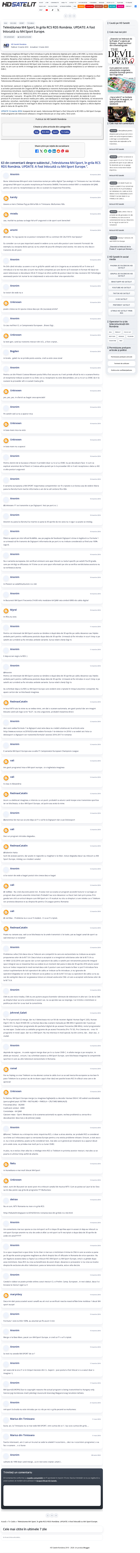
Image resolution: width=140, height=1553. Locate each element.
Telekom (120, 6)
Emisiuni (101, 2)
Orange (81, 6)
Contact (129, 6)
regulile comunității (35, 1478)
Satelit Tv (72, 2)
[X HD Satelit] (58, 10)
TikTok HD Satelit (121, 293)
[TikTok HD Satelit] (52, 10)
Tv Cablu (30, 23)
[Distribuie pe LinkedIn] (54, 151)
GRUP (40, 10)
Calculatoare (52, 6)
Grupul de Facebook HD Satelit (121, 275)
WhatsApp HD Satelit (121, 282)
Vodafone (89, 6)
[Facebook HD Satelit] (135, 6)
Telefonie (120, 2)
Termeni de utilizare (121, 363)
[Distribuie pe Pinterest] (62, 151)
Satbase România (65, 6)
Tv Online (129, 2)
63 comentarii (9, 37)
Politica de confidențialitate (121, 370)
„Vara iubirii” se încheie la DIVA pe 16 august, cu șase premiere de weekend (121, 100)
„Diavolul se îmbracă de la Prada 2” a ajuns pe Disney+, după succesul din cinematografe (121, 42)
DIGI (75, 6)
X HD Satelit (121, 299)
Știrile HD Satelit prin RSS (121, 312)
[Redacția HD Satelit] (6, 45)
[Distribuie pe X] (41, 151)
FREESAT (118, 332)
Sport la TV (110, 2)
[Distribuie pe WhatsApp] (45, 151)
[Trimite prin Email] (67, 151)
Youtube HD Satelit (121, 287)
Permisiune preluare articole (121, 357)
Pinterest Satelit (121, 305)
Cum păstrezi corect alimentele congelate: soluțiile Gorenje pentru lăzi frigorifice (121, 71)
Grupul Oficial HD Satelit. (46, 1481)
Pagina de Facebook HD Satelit (121, 266)
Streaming (93, 2)
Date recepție (83, 2)
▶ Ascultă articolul (24, 37)
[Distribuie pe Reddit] (58, 151)
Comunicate (55, 2)
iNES (106, 6)
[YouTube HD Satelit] (46, 10)
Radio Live (42, 6)
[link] (121, 50)
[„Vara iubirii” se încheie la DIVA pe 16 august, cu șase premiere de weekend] (121, 114)
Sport (21, 23)
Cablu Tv (64, 2)
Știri (47, 2)
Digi (5, 23)
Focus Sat (98, 6)
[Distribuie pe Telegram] (49, 151)
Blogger (86, 1548)
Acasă (41, 2)
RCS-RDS (13, 23)
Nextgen (112, 6)
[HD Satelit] (19, 4)
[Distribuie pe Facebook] (37, 151)
